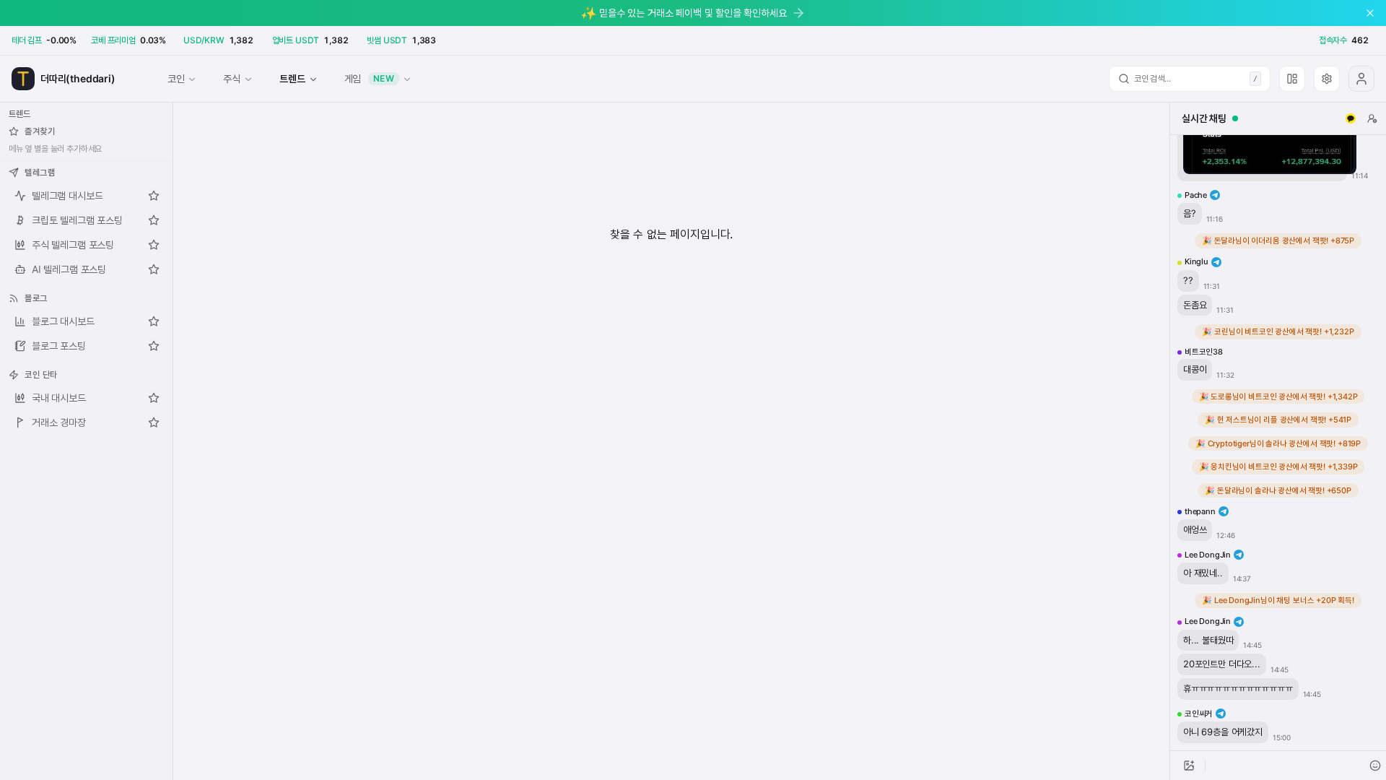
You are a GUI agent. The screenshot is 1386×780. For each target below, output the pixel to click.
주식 (231, 78)
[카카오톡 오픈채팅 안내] (1351, 118)
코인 (176, 78)
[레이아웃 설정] (1292, 79)
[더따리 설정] (1327, 79)
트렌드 (292, 78)
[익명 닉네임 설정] (1372, 118)
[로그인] (1361, 79)
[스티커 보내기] (1375, 765)
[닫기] (1370, 13)
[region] (1278, 442)
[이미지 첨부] (1189, 765)
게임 (369, 78)
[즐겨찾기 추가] (154, 196)
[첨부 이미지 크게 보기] (1269, 136)
